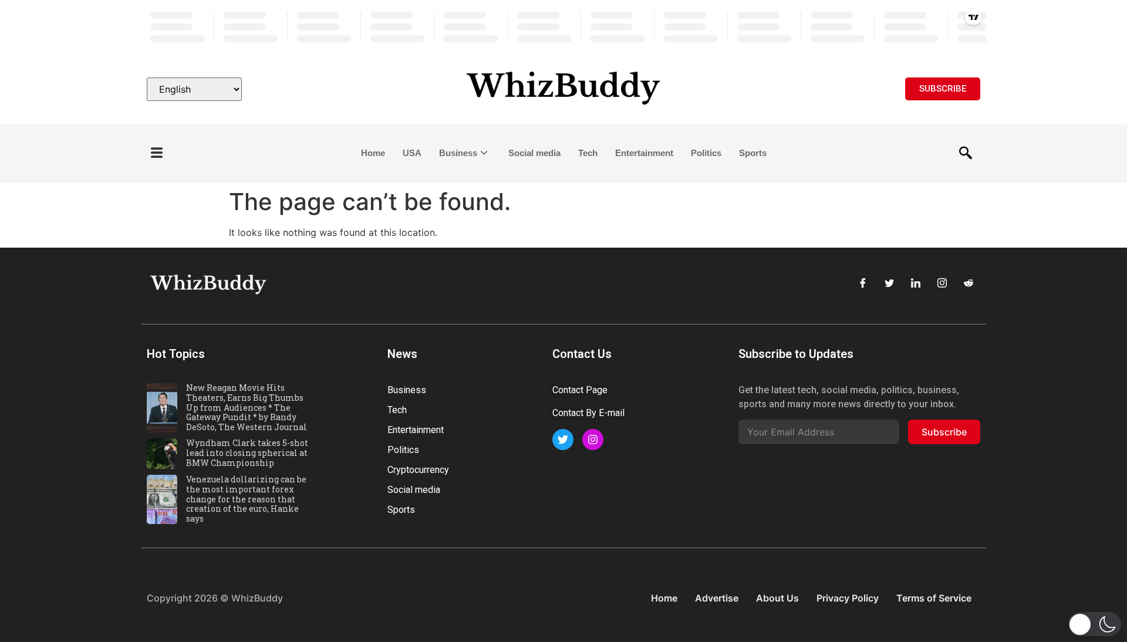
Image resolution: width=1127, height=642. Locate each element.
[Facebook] (863, 283)
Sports (753, 153)
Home (373, 153)
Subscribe (944, 432)
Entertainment (644, 153)
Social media (534, 153)
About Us (777, 598)
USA (412, 153)
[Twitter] (889, 283)
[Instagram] (942, 283)
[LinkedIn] (915, 283)
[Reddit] (968, 283)
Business (458, 153)
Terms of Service (933, 598)
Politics (706, 153)
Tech (588, 153)
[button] (157, 153)
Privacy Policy (847, 598)
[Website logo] (563, 89)
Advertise (716, 598)
